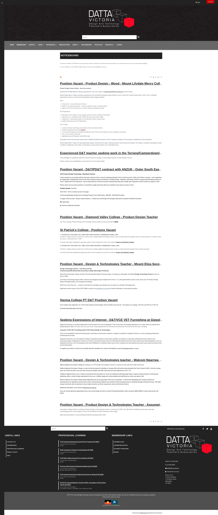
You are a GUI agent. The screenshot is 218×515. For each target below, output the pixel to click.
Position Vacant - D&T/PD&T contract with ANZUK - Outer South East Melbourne (118, 169)
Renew (116, 452)
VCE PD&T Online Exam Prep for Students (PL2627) (77, 458)
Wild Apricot (143, 513)
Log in (210, 1)
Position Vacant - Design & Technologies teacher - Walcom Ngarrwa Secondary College (123, 360)
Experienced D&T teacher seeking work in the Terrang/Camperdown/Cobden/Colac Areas (124, 153)
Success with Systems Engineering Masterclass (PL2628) (78, 466)
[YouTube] (211, 429)
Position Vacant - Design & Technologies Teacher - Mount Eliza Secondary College (120, 264)
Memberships (12, 445)
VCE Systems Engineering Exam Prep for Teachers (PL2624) (79, 442)
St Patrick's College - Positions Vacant (88, 230)
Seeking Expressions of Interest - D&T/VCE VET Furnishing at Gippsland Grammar (120, 320)
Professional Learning (15, 448)
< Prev (151, 77)
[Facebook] (203, 429)
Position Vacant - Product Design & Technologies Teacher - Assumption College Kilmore (124, 404)
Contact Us (11, 442)
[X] (207, 429)
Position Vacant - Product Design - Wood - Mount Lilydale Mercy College (112, 83)
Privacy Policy (12, 452)
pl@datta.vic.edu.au (173, 468)
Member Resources (121, 445)
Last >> (161, 77)
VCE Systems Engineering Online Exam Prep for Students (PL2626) (82, 474)
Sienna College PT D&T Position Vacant (89, 300)
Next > (160, 77)
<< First (150, 77)
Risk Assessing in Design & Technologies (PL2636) (76, 450)
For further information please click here (71, 308)
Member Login (119, 442)
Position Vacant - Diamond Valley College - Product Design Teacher (109, 217)
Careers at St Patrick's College (125, 242)
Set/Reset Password (121, 448)
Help (8, 455)
